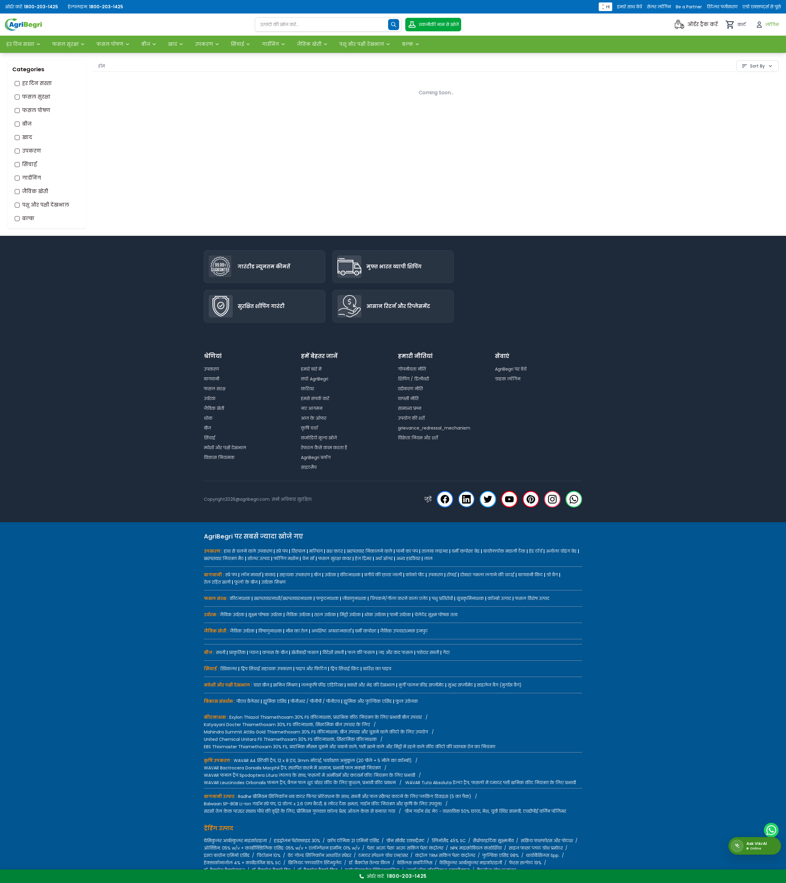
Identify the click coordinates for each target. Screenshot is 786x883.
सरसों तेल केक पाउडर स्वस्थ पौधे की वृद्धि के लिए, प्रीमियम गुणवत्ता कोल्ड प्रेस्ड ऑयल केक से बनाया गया (299, 811)
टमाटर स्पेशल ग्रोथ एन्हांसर (383, 855)
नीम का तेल (297, 631)
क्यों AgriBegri (314, 379)
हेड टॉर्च (535, 551)
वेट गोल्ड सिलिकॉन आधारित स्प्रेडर (319, 855)
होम (101, 66)
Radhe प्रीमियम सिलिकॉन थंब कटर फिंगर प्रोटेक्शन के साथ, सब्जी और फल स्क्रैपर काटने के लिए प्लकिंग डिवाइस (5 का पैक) (354, 796)
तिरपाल (298, 551)
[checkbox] (17, 83)
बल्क (28, 218)
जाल (428, 558)
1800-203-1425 (41, 7)
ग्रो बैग (552, 575)
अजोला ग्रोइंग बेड (561, 551)
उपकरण (31, 151)
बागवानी (211, 379)
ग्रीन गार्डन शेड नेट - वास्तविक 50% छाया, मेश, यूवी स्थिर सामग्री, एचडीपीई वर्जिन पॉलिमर (485, 811)
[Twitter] (488, 499)
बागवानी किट (530, 575)
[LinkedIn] (466, 499)
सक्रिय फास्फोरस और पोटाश (547, 841)
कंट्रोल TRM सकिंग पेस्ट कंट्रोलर (445, 855)
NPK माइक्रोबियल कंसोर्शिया (476, 848)
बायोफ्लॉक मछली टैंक (504, 551)
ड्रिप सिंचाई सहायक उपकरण (266, 669)
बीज (27, 124)
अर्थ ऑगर (384, 558)
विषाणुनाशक (270, 631)
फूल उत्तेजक (406, 701)
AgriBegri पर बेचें (511, 369)
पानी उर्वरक (400, 615)
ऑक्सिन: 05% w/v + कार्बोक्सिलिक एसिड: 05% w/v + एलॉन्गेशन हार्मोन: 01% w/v (282, 848)
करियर (307, 389)
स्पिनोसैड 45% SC (449, 841)
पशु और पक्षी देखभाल (45, 205)
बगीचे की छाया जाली (383, 575)
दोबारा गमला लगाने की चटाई (487, 575)
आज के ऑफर (313, 418)
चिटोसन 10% (269, 855)
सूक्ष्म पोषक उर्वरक (265, 615)
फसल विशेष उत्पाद (532, 598)
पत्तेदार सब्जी (428, 652)
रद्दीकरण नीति (410, 389)
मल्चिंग (316, 551)
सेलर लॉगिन (659, 7)
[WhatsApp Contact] (771, 830)
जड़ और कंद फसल (396, 652)
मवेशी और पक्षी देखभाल (225, 448)
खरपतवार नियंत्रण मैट (224, 558)
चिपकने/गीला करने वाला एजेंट (399, 598)
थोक (208, 418)
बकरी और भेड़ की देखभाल (371, 685)
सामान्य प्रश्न (410, 408)
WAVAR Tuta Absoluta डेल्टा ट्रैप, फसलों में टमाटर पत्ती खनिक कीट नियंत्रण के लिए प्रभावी (490, 783)
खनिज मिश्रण (285, 685)
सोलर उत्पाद (258, 558)
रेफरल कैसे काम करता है (324, 448)
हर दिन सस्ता (37, 83)
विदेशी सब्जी (333, 652)
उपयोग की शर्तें (411, 418)
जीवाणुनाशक (354, 598)
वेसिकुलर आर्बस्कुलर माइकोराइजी (470, 863)
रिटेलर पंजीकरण (722, 7)
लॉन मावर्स (251, 575)
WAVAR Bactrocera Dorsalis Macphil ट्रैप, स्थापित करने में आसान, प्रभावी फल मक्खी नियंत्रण (292, 768)
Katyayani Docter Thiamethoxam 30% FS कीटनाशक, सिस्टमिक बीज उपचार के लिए (287, 725)
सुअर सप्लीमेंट (460, 685)
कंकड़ (270, 575)
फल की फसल (361, 652)
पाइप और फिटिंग (311, 669)
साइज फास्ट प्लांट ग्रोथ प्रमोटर (536, 848)
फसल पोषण (36, 110)
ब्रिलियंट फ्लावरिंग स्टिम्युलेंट (315, 863)
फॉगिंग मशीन (286, 558)
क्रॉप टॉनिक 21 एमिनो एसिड (353, 841)
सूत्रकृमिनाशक (470, 598)
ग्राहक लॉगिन (507, 379)
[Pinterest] (531, 499)
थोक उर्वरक (375, 615)
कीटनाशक (350, 575)
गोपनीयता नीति (412, 369)
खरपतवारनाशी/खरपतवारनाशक (283, 598)
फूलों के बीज (246, 582)
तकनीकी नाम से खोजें (439, 24)
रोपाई (452, 575)
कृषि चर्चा (309, 428)
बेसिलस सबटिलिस (414, 863)
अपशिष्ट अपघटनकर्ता (331, 631)
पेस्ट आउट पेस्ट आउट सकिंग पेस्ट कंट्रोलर (405, 848)
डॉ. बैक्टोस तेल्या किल (369, 863)
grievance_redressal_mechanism (434, 428)
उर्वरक (210, 398)
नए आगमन (311, 408)
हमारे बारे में (311, 369)
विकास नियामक (219, 457)
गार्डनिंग (31, 178)
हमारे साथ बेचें (629, 7)
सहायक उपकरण (294, 575)
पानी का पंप (407, 551)
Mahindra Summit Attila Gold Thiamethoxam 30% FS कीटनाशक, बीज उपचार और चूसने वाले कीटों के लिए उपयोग (316, 732)
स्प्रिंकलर (228, 669)
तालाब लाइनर (435, 551)
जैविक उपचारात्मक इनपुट (404, 631)
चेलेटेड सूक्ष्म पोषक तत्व (435, 615)
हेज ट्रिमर (363, 558)
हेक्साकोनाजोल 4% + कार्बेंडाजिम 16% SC (242, 863)
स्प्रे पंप (282, 551)
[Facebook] (445, 499)
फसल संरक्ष (214, 389)
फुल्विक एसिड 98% (500, 855)
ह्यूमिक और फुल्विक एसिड (368, 701)
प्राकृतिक (237, 652)
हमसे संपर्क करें (315, 398)
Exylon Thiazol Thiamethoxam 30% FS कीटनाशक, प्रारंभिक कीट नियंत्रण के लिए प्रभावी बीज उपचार (325, 717)
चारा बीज (261, 685)
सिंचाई (29, 164)
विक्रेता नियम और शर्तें (418, 438)
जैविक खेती (35, 191)
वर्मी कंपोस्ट (365, 631)
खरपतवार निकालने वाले (369, 551)
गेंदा (446, 652)
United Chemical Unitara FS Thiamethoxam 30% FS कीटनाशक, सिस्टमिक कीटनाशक (290, 739)
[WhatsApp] (574, 499)
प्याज (254, 652)
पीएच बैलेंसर (247, 701)
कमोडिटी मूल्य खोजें (319, 438)
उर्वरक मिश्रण (273, 582)
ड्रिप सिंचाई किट (344, 669)
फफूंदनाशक (327, 598)
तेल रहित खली (217, 582)
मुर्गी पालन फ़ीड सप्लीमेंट (421, 685)
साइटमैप (309, 467)
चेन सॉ (308, 558)
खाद (27, 137)
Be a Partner (689, 7)
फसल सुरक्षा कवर (334, 558)
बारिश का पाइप (377, 669)
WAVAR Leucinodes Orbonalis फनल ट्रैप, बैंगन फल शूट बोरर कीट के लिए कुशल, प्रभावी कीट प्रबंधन (300, 783)
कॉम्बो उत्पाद (499, 598)
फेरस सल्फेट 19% (525, 863)
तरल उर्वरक (325, 615)
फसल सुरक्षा (36, 97)
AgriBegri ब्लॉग (316, 457)
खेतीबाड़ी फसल (305, 652)
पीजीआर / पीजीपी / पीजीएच (315, 701)
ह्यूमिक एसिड (275, 701)
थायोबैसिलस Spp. (542, 855)
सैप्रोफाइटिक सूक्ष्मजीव (493, 841)
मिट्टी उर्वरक (350, 615)
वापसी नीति (408, 398)
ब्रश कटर (334, 551)
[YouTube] (509, 499)
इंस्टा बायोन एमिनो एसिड (227, 855)
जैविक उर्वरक (232, 615)
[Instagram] (552, 499)
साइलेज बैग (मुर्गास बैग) (499, 685)
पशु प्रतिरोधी (442, 598)
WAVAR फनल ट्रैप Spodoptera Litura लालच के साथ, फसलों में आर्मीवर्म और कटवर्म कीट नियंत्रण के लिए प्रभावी (309, 775)
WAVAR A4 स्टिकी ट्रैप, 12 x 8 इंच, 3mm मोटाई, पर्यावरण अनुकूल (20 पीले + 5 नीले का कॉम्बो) (323, 760)
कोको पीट (415, 575)
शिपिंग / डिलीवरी (413, 379)
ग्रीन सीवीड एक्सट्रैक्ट (405, 841)
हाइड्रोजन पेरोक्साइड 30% (297, 841)
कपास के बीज (275, 652)
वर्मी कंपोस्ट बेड (466, 551)
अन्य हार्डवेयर (408, 558)
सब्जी (220, 652)
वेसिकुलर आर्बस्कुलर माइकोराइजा (235, 841)
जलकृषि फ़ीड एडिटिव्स (322, 685)
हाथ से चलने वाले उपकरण (248, 551)
